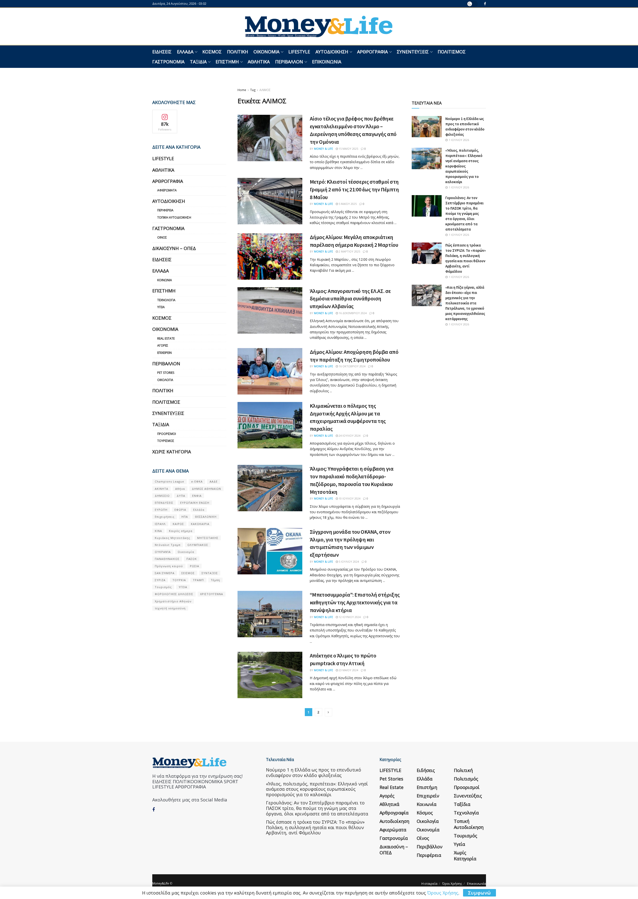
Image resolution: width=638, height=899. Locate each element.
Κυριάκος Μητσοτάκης (172, 538)
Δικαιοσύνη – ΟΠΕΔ (174, 248)
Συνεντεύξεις (413, 52)
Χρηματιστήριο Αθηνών (173, 601)
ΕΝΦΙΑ (197, 496)
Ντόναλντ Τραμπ (167, 545)
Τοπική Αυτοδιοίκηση (174, 217)
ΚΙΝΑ (158, 531)
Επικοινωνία (326, 62)
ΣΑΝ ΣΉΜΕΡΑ (164, 573)
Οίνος (162, 237)
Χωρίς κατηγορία (171, 452)
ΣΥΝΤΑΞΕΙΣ (210, 573)
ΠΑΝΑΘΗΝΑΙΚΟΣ (167, 559)
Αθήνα (180, 489)
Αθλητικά (259, 62)
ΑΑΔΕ (214, 481)
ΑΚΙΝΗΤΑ (161, 489)
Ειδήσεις (161, 52)
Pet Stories (165, 373)
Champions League (169, 481)
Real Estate (166, 338)
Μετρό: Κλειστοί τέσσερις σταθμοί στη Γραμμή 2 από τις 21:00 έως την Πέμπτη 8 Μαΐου (354, 189)
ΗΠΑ (184, 516)
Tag (252, 90)
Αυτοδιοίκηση (332, 52)
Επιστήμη (227, 62)
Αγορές (162, 345)
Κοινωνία (164, 280)
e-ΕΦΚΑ (197, 481)
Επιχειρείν (164, 353)
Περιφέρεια (165, 210)
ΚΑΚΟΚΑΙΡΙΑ (200, 524)
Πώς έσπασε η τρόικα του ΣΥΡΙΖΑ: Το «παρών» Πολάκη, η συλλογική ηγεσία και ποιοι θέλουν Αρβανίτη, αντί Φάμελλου (315, 827)
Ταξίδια (198, 62)
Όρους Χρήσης (442, 893)
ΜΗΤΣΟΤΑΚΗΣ (207, 538)
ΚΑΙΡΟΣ (178, 524)
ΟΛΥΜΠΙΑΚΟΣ (197, 545)
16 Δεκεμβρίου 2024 (352, 313)
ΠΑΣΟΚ (191, 559)
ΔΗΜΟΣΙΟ (162, 496)
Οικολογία (165, 380)
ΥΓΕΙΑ (183, 587)
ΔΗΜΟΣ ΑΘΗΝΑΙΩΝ (206, 489)
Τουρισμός (165, 441)
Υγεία (161, 307)
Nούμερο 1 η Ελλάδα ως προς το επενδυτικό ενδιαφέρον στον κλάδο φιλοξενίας (313, 772)
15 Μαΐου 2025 (348, 148)
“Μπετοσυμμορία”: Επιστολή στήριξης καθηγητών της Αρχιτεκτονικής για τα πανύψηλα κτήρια (355, 602)
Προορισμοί (166, 434)
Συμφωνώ (479, 893)
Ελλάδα (185, 52)
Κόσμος (212, 52)
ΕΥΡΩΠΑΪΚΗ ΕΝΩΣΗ (194, 503)
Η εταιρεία (429, 883)
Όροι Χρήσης (452, 883)
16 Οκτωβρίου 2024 (351, 366)
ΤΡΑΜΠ (198, 580)
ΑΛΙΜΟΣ (265, 90)
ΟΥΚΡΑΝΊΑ (163, 552)
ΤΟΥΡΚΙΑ (179, 580)
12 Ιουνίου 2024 (349, 617)
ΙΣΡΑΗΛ (160, 524)
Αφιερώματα (167, 190)
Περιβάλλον (289, 62)
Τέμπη (215, 580)
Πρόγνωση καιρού (169, 566)
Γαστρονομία (168, 62)
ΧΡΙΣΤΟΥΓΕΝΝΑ (211, 594)
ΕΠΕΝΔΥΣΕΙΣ (164, 503)
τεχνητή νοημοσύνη (170, 608)
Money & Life (323, 148)
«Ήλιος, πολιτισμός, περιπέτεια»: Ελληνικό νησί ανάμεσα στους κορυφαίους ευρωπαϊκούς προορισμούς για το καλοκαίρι (463, 166)
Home (242, 90)
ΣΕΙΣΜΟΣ (188, 573)
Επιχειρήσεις (164, 516)
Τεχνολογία (166, 300)
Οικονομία (266, 52)
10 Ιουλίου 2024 (349, 498)
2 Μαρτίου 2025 (349, 251)
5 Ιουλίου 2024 (348, 561)
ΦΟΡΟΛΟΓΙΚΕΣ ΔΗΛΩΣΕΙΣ (174, 594)
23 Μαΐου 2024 (348, 670)
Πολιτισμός (452, 52)
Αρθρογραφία (372, 52)
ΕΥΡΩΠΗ (161, 510)
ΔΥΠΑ (181, 496)
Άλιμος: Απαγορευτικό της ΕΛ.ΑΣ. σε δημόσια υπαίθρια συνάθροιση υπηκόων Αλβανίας (350, 298)
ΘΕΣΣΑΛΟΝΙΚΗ (206, 516)
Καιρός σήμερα (180, 531)
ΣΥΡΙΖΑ (160, 580)
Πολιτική (237, 52)
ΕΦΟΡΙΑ (180, 510)
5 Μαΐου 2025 (347, 204)
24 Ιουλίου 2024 (349, 435)
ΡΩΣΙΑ (194, 566)
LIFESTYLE (299, 52)
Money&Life (160, 883)
